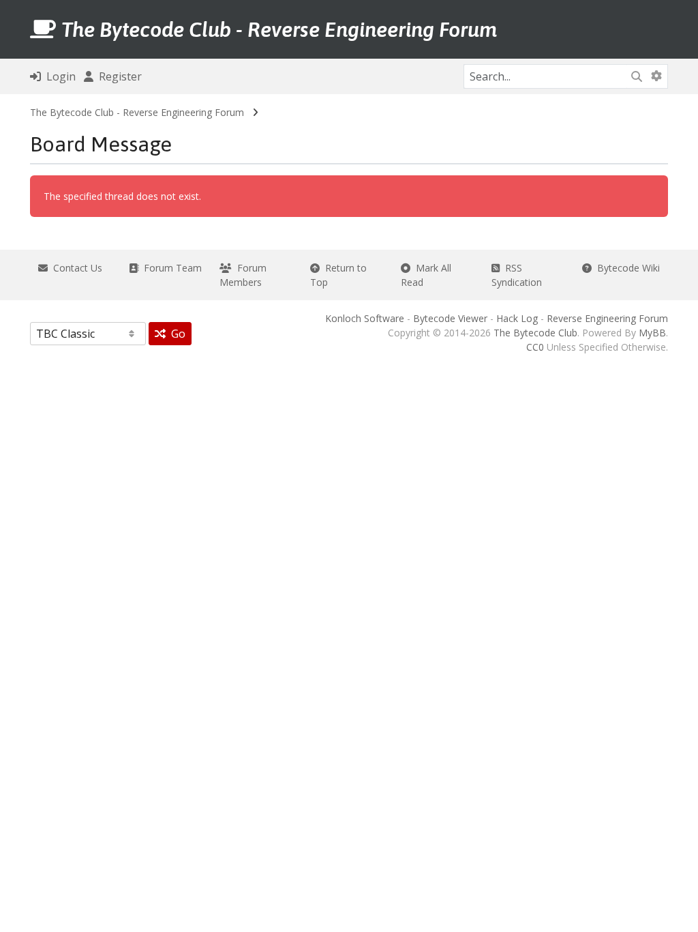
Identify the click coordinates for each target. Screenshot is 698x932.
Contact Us (75, 267)
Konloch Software (364, 318)
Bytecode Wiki (626, 267)
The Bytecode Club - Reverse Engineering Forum (137, 112)
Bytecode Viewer (450, 318)
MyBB (652, 332)
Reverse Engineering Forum (607, 318)
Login (58, 76)
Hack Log (517, 318)
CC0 (535, 346)
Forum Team (170, 267)
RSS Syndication (516, 275)
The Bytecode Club (535, 332)
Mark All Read (426, 275)
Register (117, 76)
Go (175, 333)
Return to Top (338, 275)
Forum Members (243, 275)
